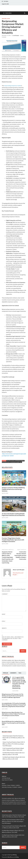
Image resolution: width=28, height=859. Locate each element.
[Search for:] (14, 651)
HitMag (17, 857)
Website (4, 628)
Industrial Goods (6, 18)
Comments (13, 673)
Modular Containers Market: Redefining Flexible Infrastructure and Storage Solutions (13, 489)
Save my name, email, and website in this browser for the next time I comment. (12, 638)
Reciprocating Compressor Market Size (12, 462)
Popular (5, 673)
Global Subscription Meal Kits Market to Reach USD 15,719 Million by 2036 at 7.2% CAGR (13, 737)
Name (4, 614)
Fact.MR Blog (13, 854)
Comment (5, 594)
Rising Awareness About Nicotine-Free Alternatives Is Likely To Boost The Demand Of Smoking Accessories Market (13, 714)
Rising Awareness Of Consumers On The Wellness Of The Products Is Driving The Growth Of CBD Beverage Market (12, 695)
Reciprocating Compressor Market (15, 460)
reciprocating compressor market (12, 85)
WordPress (10, 857)
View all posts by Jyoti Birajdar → (18, 573)
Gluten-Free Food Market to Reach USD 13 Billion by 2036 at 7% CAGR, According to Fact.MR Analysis (14, 743)
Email (4, 621)
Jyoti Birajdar (16, 35)
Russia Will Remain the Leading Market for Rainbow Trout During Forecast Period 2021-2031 (14, 723)
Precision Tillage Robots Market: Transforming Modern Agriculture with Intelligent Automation (13, 539)
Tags (20, 673)
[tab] (5, 673)
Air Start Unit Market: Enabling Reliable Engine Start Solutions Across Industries (13, 514)
